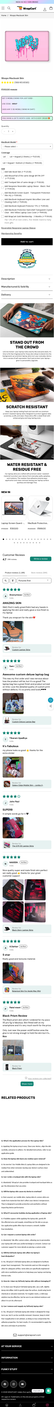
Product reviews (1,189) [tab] (15, 573)
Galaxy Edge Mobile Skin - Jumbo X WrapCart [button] (27, 785)
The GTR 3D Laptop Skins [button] (23, 846)
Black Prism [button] (17, 1068)
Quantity (5, 126)
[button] (50, 712)
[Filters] (13, 580)
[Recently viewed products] (50, 700)
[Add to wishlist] (21, 499)
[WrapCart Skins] (27, 8)
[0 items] (51, 8)
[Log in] (45, 9)
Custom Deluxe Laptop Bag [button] (23, 722)
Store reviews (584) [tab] (39, 573)
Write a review (41, 558)
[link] (47, 1405)
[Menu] (3, 8)
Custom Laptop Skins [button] (21, 649)
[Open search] (6, 580)
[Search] (9, 8)
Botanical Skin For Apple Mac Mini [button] (26, 991)
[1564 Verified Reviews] (27, 269)
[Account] (20, 1405)
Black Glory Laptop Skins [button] (22, 930)
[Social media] (50, 706)
